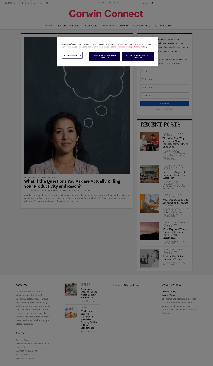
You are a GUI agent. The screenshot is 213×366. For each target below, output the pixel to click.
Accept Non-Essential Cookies (137, 56)
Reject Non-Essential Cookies (104, 56)
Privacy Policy (125, 47)
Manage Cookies (72, 55)
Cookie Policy (140, 47)
